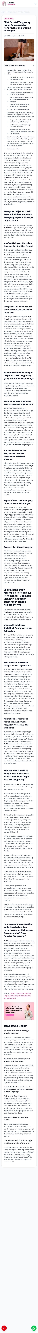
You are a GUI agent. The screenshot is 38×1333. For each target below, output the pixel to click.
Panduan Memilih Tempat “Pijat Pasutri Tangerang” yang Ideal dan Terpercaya (19, 88)
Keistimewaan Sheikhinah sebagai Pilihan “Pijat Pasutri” (20, 126)
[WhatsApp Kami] (34, 1328)
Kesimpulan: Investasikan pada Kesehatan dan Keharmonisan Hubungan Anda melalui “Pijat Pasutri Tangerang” (20, 144)
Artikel (9, 12)
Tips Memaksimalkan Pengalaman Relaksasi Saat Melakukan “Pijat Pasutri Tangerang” (20, 138)
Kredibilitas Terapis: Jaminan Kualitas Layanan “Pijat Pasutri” (21, 93)
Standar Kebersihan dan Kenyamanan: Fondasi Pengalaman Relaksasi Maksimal (22, 99)
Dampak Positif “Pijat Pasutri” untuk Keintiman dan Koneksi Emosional (21, 83)
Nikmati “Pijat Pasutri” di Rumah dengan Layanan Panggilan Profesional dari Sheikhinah (22, 131)
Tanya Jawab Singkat (13, 149)
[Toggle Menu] (35, 4)
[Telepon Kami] (4, 1328)
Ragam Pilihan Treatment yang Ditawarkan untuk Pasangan (19, 105)
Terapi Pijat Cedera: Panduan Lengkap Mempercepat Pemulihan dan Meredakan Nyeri (17, 995)
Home (3, 12)
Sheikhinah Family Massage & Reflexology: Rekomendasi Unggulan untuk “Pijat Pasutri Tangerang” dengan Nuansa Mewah (20, 115)
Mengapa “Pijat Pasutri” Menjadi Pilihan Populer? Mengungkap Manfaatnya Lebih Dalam (20, 72)
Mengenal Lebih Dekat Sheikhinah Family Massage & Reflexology (20, 121)
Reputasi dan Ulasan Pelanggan (20, 109)
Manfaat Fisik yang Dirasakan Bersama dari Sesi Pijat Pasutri (22, 78)
